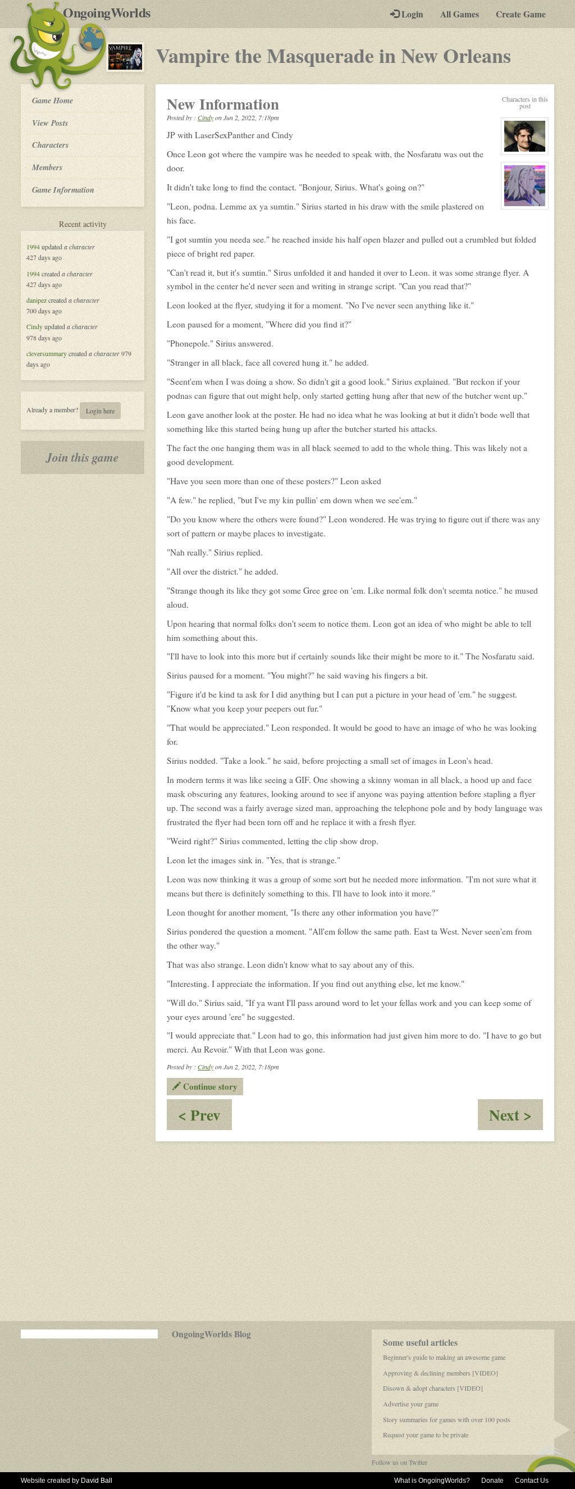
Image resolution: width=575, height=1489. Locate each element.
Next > (516, 1117)
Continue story (209, 1086)
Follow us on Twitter (399, 1462)
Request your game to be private (425, 1434)
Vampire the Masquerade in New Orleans (333, 55)
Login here (100, 410)
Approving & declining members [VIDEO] (440, 1372)
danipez (36, 299)
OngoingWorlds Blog (211, 1334)
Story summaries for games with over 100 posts (446, 1419)
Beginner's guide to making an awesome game (444, 1357)
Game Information (63, 189)
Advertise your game (411, 1403)
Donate (492, 1481)
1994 (33, 246)
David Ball (96, 1481)
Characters (50, 144)
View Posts (50, 123)
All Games (459, 14)
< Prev (205, 1117)
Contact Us (532, 1481)
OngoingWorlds (111, 12)
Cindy (34, 326)
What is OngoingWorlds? (432, 1481)
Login (411, 14)
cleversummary (46, 353)
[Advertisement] (287, 1231)
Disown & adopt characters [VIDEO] (433, 1387)
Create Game (521, 14)
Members (47, 167)
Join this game (82, 457)
